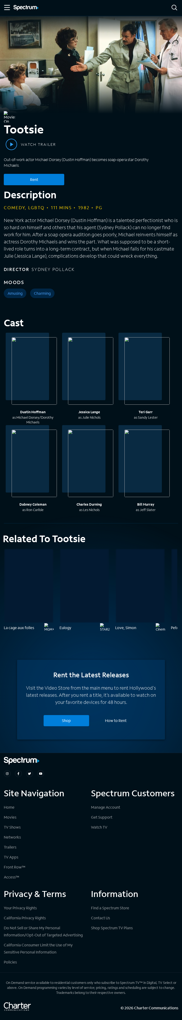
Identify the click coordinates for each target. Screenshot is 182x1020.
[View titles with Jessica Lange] (91, 372)
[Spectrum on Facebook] (18, 773)
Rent (34, 179)
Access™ (11, 876)
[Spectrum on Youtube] (40, 773)
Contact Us (100, 917)
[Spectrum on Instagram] (7, 773)
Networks (12, 837)
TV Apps (11, 856)
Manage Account (105, 807)
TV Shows (12, 827)
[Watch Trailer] (11, 144)
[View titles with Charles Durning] (91, 464)
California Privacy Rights (25, 917)
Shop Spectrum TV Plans (112, 927)
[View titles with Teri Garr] (147, 372)
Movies (10, 817)
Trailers (10, 846)
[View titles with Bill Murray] (147, 464)
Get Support (101, 817)
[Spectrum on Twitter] (29, 773)
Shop (66, 720)
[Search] (174, 8)
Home (9, 807)
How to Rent (116, 720)
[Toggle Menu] (7, 8)
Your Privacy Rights (20, 907)
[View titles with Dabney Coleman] (34, 464)
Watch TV (99, 827)
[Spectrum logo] (26, 8)
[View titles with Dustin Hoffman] (34, 372)
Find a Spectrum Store (110, 907)
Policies (10, 961)
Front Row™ (14, 866)
